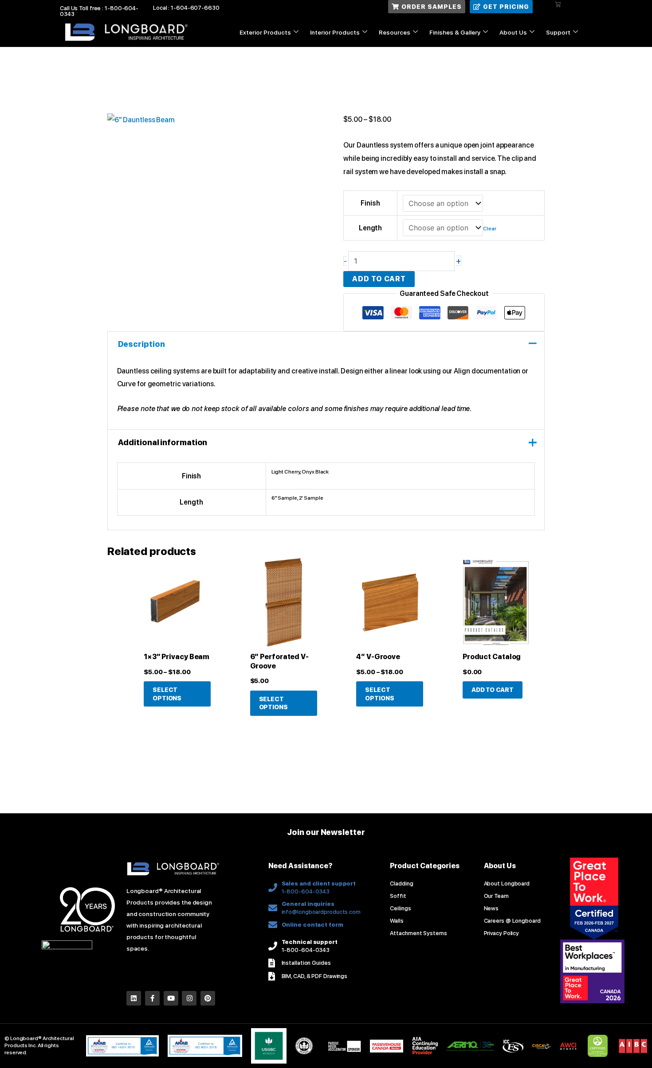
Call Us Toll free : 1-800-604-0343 (99, 11)
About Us (513, 32)
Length (370, 228)
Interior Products (335, 32)
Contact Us (553, 52)
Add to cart (379, 279)
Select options (167, 693)
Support (558, 32)
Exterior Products (265, 32)
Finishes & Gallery (454, 32)
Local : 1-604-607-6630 (186, 7)
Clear (489, 228)
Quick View (177, 639)
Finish (370, 203)
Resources (394, 32)
